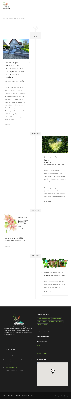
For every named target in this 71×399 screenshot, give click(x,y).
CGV (38, 346)
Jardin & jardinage (19, 81)
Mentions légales (42, 353)
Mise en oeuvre (42, 321)
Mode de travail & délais (56, 321)
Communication (56, 318)
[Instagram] (8, 349)
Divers (13, 81)
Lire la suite (7, 124)
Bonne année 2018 (14, 238)
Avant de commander (44, 318)
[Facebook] (3, 349)
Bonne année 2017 (53, 273)
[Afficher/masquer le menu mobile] (67, 5)
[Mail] (6, 349)
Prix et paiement (42, 324)
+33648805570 (10, 365)
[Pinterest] (11, 349)
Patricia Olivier (10, 80)
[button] (53, 371)
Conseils (9, 81)
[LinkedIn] (14, 349)
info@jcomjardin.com (11, 367)
